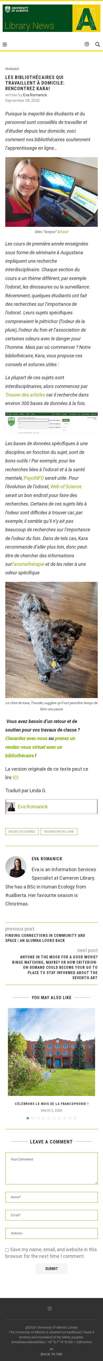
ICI (15, 777)
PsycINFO (34, 478)
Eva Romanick (35, 95)
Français (12, 69)
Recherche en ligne (59, 831)
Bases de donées (22, 831)
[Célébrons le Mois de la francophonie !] (51, 1052)
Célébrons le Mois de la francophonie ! (51, 1104)
